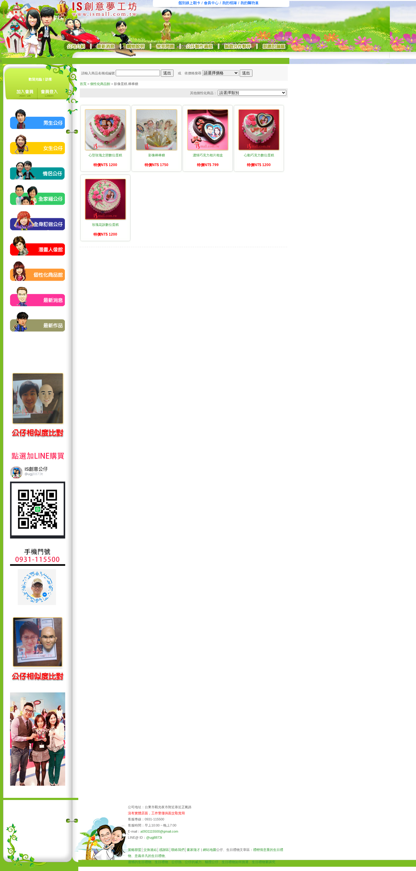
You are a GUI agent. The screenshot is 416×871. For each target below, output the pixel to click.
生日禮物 (161, 862)
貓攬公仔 (211, 862)
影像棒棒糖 (156, 155)
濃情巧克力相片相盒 (208, 155)
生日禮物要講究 (263, 862)
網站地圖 (209, 849)
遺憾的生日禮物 (139, 862)
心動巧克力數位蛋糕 (259, 155)
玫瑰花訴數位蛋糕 (105, 224)
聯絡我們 (178, 849)
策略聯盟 (134, 849)
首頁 (83, 84)
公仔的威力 (193, 862)
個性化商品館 (100, 84)
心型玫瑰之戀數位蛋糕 (105, 155)
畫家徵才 (193, 849)
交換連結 (150, 849)
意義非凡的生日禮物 (150, 856)
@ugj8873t (154, 837)
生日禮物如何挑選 (235, 862)
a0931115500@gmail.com (159, 831)
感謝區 (164, 849)
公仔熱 (176, 862)
